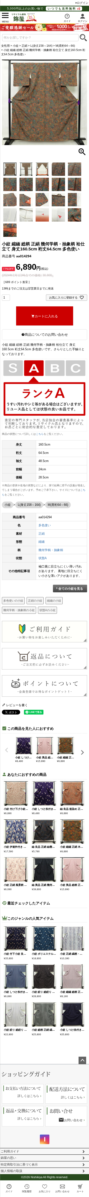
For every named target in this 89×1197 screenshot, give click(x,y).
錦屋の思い (8, 1158)
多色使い (44, 525)
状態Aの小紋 (47, 610)
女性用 (5, 45)
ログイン (82, 3)
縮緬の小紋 (54, 600)
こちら (40, 433)
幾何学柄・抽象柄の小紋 (19, 610)
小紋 (16, 45)
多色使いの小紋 (13, 600)
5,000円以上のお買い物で (41, 8)
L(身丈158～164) (41, 45)
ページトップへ (82, 1060)
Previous (6, 750)
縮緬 (41, 541)
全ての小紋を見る (70, 588)
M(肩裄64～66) (65, 45)
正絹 (24, 45)
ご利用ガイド (10, 1151)
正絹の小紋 (35, 600)
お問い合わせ (73, 1120)
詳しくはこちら (28, 1096)
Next (82, 752)
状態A (42, 558)
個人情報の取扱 (11, 1171)
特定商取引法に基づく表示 (19, 1164)
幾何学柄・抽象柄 (50, 550)
